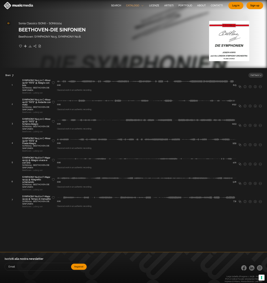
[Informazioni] (245, 86)
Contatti (217, 5)
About (201, 5)
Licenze (154, 5)
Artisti (169, 5)
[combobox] (255, 75)
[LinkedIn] (251, 268)
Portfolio (185, 5)
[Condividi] (35, 46)
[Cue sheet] (40, 46)
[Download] (30, 46)
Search (116, 5)
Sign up (254, 5)
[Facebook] (244, 268)
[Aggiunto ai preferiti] (21, 46)
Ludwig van (38, 93)
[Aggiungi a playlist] (25, 46)
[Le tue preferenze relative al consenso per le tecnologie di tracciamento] (262, 278)
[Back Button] (8, 23)
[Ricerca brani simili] (240, 86)
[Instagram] (259, 268)
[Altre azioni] (260, 86)
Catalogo (132, 5)
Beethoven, (27, 93)
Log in (235, 5)
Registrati (78, 267)
